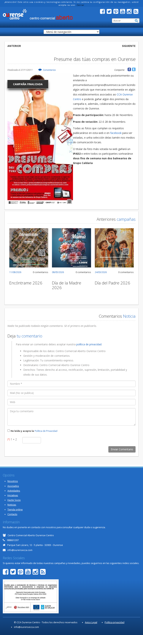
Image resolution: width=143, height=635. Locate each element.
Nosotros (12, 481)
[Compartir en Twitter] (134, 69)
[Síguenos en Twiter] (110, 12)
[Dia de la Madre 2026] (71, 247)
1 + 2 (12, 439)
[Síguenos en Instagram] (130, 12)
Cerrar (81, 5)
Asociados (13, 486)
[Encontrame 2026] (28, 247)
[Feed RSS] (137, 12)
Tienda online (15, 509)
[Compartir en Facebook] (129, 69)
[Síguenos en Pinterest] (116, 12)
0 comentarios (40, 272)
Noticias (11, 504)
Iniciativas (12, 495)
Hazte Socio (14, 500)
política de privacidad (88, 344)
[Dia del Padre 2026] (114, 247)
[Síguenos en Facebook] (103, 12)
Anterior (14, 46)
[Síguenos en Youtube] (123, 12)
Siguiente (129, 46)
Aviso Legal (91, 622)
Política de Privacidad (46, 430)
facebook (116, 133)
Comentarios (49, 70)
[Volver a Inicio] (38, 14)
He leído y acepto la (22, 430)
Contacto (12, 514)
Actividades (13, 490)
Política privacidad (114, 622)
